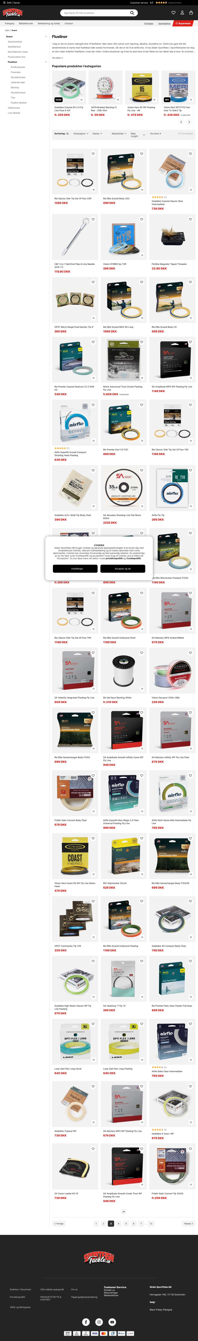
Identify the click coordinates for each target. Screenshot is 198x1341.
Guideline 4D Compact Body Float (169, 946)
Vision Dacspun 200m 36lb (166, 697)
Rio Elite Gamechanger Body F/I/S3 (72, 757)
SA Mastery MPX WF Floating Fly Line (122, 1131)
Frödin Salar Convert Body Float (70, 820)
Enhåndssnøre (18, 67)
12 (151, 1223)
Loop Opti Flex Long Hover (68, 1068)
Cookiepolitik (133, 558)
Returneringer (111, 1292)
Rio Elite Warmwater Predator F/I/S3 (170, 578)
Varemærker (164, 23)
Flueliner (12, 62)
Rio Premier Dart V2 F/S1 (115, 449)
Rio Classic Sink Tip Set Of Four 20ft (72, 198)
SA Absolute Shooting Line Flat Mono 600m (122, 516)
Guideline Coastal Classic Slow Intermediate (167, 202)
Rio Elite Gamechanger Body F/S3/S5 (170, 883)
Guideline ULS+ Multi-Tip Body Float (72, 515)
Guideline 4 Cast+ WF (163, 1133)
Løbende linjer (18, 82)
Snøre (14, 30)
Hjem (7, 30)
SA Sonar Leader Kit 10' (66, 1193)
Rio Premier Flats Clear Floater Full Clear (172, 1005)
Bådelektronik (26, 23)
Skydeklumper (18, 77)
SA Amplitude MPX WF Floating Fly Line (172, 386)
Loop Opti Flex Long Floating (117, 1068)
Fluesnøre (16, 72)
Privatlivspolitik (17, 1297)
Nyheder (148, 23)
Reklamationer (111, 1295)
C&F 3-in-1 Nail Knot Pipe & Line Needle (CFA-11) (74, 265)
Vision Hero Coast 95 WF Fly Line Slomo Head (74, 885)
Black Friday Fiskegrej (161, 1309)
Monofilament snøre (18, 51)
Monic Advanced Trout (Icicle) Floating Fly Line (122, 388)
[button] (172, 2)
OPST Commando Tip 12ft (67, 946)
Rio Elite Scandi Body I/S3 (116, 198)
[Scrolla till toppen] (124, 1212)
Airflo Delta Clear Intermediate (167, 1071)
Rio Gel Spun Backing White (117, 697)
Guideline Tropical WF (65, 1131)
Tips (13, 97)
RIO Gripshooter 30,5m (115, 883)
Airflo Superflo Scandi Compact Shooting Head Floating (70, 454)
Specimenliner (15, 41)
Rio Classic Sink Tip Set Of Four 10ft (72, 637)
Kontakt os (109, 1290)
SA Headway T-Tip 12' (114, 1005)
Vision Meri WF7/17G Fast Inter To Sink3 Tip (177, 109)
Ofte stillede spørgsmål (52, 1289)
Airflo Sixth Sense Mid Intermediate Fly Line (171, 822)
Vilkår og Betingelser (20, 1307)
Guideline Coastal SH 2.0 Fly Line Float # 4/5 (68, 109)
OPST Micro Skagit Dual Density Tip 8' (74, 327)
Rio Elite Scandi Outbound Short (119, 637)
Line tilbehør (14, 113)
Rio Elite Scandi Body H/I (164, 327)
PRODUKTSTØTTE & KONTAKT (50, 1298)
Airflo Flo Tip (158, 515)
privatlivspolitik (114, 558)
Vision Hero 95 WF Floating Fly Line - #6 (141, 109)
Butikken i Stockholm (20, 1289)
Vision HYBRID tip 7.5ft (114, 264)
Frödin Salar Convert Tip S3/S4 (167, 1193)
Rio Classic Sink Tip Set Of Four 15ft (170, 449)
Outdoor (69, 23)
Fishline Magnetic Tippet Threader (169, 264)
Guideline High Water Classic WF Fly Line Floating (72, 1007)
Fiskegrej (9, 23)
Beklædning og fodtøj (49, 23)
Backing (15, 87)
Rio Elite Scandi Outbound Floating (120, 946)
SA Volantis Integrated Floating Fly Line (74, 697)
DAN (13, 2)
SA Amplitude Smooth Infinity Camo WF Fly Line (123, 759)
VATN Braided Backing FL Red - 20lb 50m (104, 109)
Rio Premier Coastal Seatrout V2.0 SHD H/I (74, 388)
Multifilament (14, 46)
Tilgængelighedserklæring (84, 1297)
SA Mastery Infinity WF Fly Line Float (170, 757)
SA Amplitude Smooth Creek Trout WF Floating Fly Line (122, 1195)
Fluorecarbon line (16, 57)
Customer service (139, 2)
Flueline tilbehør (19, 102)
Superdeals (185, 23)
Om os (74, 1289)
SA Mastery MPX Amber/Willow (168, 637)
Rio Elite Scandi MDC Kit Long (118, 327)
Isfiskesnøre (14, 107)
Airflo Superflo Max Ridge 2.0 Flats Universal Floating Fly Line (121, 822)
